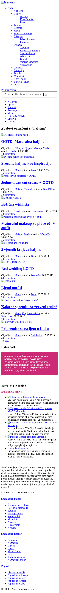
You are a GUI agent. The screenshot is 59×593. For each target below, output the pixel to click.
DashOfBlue (49, 189)
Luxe (22, 22)
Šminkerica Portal (11, 499)
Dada (13, 151)
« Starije (5, 341)
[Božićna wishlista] (11, 197)
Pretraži (5, 90)
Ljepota (17, 13)
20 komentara (8, 259)
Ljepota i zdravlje (16, 572)
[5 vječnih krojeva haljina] (14, 242)
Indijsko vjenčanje (37, 436)
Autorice (24, 47)
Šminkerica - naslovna (19, 505)
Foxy (33, 170)
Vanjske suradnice (29, 62)
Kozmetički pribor (17, 559)
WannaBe (45, 234)
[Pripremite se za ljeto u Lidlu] (16, 322)
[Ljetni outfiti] (8, 281)
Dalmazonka (38, 211)
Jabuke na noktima (38, 397)
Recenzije (19, 27)
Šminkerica (6, 316)
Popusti (5, 566)
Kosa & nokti (27, 19)
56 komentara (8, 297)
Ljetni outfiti (11, 288)
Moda (17, 30)
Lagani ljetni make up (18, 448)
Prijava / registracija (30, 50)
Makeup (24, 16)
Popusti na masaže (17, 578)
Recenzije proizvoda (18, 507)
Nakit (10, 554)
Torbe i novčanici (16, 557)
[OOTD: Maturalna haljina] (15, 134)
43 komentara (8, 338)
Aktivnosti (25, 56)
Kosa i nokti (20, 79)
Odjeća (11, 545)
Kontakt (24, 59)
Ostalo (17, 84)
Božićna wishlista (15, 204)
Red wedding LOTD (17, 268)
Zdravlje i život (21, 81)
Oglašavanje (26, 64)
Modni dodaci (14, 551)
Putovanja (25, 42)
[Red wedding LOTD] (13, 261)
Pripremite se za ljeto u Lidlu (25, 329)
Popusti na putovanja (18, 575)
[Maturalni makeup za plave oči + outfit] (21, 216)
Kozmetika (13, 542)
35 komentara (8, 240)
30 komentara (8, 214)
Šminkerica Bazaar (11, 533)
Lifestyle (18, 36)
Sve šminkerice (27, 53)
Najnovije (12, 540)
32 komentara (8, 195)
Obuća (11, 548)
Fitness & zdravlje (23, 33)
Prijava (12, 90)
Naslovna (18, 10)
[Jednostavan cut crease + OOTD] (18, 175)
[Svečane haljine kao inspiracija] (17, 156)
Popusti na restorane (18, 580)
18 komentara (8, 154)
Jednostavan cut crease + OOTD (27, 182)
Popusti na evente (16, 583)
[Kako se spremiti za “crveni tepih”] (19, 300)
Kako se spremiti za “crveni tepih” (29, 307)
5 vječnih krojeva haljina (21, 249)
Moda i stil (19, 76)
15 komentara (8, 173)
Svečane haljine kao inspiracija (26, 163)
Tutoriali (18, 25)
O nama (18, 44)
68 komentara (8, 278)
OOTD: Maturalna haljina (22, 141)
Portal (10, 8)
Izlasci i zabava (27, 39)
